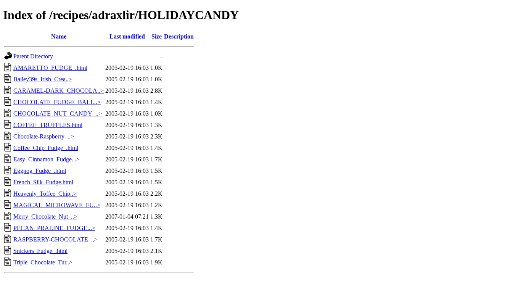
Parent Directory (33, 56)
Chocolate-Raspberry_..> (43, 136)
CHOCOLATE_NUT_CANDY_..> (57, 113)
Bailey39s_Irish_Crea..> (42, 79)
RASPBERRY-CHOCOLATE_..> (55, 239)
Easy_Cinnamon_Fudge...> (46, 159)
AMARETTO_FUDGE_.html (50, 67)
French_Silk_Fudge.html (43, 182)
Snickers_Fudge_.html (40, 251)
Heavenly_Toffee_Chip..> (45, 193)
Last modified (127, 36)
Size (156, 36)
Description (179, 36)
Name (58, 36)
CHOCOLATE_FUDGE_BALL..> (57, 102)
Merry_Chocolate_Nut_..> (45, 216)
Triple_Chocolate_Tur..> (42, 262)
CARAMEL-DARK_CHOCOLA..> (58, 90)
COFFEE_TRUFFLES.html (47, 125)
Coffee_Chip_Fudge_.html (45, 148)
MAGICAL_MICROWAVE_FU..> (56, 205)
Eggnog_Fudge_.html (39, 170)
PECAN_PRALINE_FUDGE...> (54, 228)
